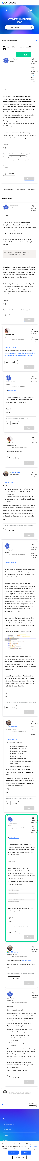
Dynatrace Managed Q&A (10, 40)
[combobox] (19, 27)
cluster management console (17, 157)
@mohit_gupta (11, 347)
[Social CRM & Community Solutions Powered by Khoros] (33, 1105)
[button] (13, 1153)
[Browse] (7, 10)
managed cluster (26, 160)
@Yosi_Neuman (11, 563)
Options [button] (36, 40)
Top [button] (2, 1105)
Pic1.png (7, 166)
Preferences (20, 1157)
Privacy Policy (32, 1146)
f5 (18, 160)
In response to (17, 339)
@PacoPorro (12, 390)
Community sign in (31, 10)
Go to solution (24, 55)
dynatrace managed (9, 160)
